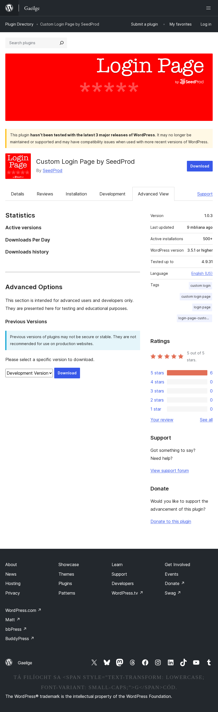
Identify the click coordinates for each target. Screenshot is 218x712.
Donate (175, 583)
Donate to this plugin (170, 521)
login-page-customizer (195, 318)
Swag (173, 593)
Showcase (68, 564)
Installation (76, 194)
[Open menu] (209, 8)
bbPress (16, 629)
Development (112, 194)
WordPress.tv (127, 593)
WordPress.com (23, 610)
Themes (66, 574)
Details (17, 194)
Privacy (12, 593)
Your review (161, 419)
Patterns (66, 593)
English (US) (202, 273)
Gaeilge (25, 662)
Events (171, 574)
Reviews (45, 194)
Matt (12, 619)
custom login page (196, 296)
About (11, 564)
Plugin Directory (19, 24)
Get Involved (177, 564)
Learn (117, 564)
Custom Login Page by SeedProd (85, 161)
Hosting (12, 583)
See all (206, 419)
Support (205, 194)
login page (202, 307)
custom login (200, 286)
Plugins (65, 583)
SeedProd (52, 170)
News (10, 574)
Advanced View (153, 194)
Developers (123, 583)
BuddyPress (19, 638)
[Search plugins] (61, 43)
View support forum (169, 470)
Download (199, 166)
